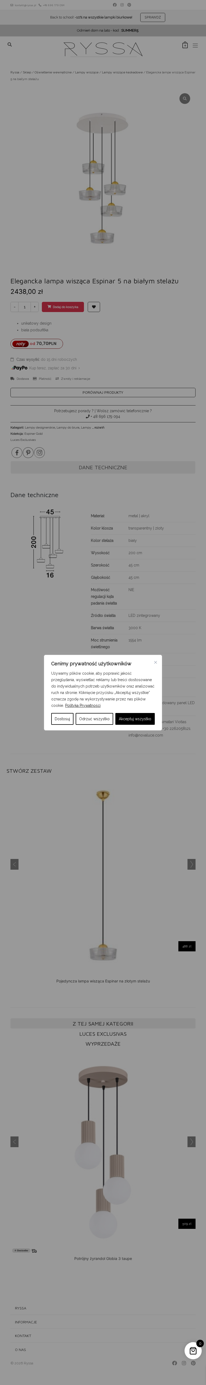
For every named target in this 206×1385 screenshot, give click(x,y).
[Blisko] (155, 662)
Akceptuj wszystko (135, 719)
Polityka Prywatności (83, 705)
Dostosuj (62, 719)
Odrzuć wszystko (94, 719)
